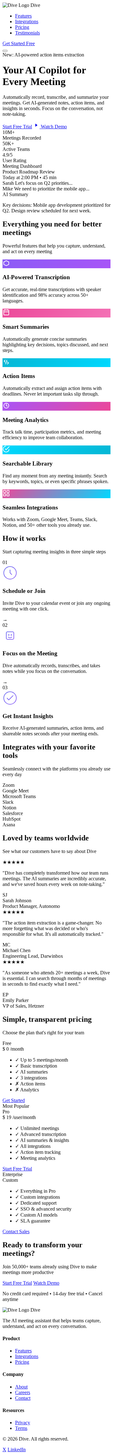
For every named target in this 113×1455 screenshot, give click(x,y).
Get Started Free (19, 43)
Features (23, 16)
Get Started (14, 1100)
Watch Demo (53, 126)
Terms (21, 1428)
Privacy (22, 1422)
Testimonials (27, 32)
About (21, 1386)
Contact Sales (16, 1231)
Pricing (22, 27)
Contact (22, 1398)
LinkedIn (17, 1449)
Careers (22, 1392)
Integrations (26, 21)
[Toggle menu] (5, 51)
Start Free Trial (17, 126)
